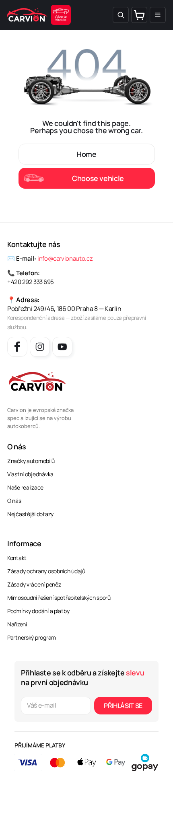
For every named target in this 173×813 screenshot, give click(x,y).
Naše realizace (25, 487)
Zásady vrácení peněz (34, 584)
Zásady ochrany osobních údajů (46, 571)
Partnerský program (31, 637)
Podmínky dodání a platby (38, 611)
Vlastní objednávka (30, 474)
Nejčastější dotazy (30, 514)
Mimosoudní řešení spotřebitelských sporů (59, 597)
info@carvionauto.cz (65, 258)
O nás (14, 500)
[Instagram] (40, 347)
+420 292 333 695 (30, 282)
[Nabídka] (158, 15)
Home (86, 154)
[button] (121, 15)
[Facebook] (17, 347)
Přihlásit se (123, 705)
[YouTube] (62, 347)
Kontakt (17, 558)
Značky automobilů (30, 461)
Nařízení (17, 624)
